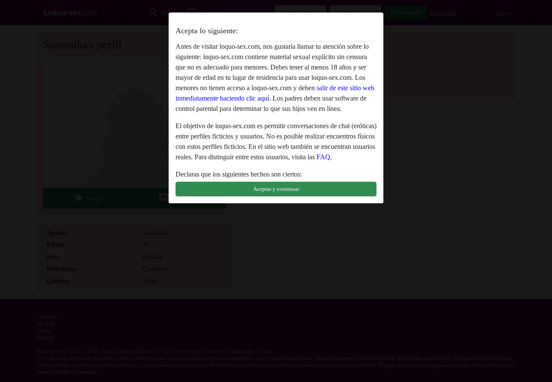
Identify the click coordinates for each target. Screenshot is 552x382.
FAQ (323, 157)
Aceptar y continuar (276, 189)
